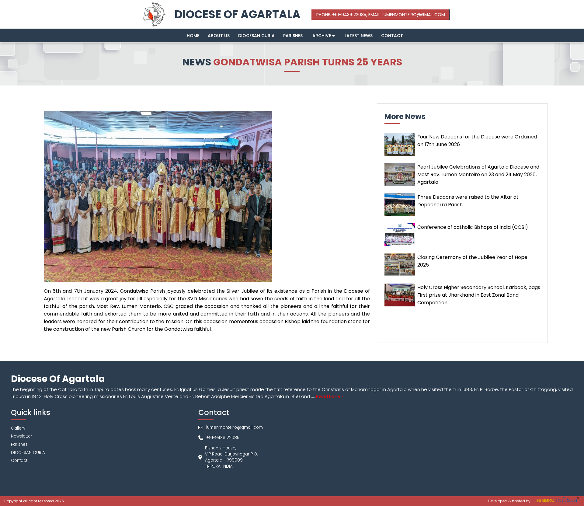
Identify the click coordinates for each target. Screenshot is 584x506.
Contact (392, 36)
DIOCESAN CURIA (256, 36)
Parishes (293, 36)
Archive (322, 36)
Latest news (359, 36)
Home (193, 36)
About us (219, 36)
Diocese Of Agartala (238, 14)
